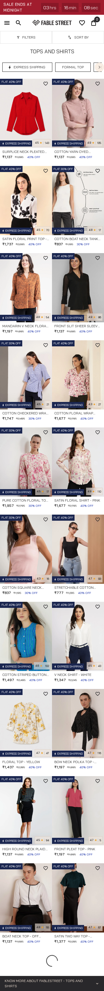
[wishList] (82, 23)
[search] (18, 23)
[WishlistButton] (46, 84)
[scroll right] (99, 67)
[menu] (7, 23)
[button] (27, 67)
